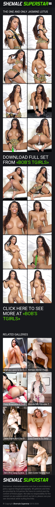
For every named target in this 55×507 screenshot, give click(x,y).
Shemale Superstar (21, 504)
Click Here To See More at (23, 313)
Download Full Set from (26, 159)
